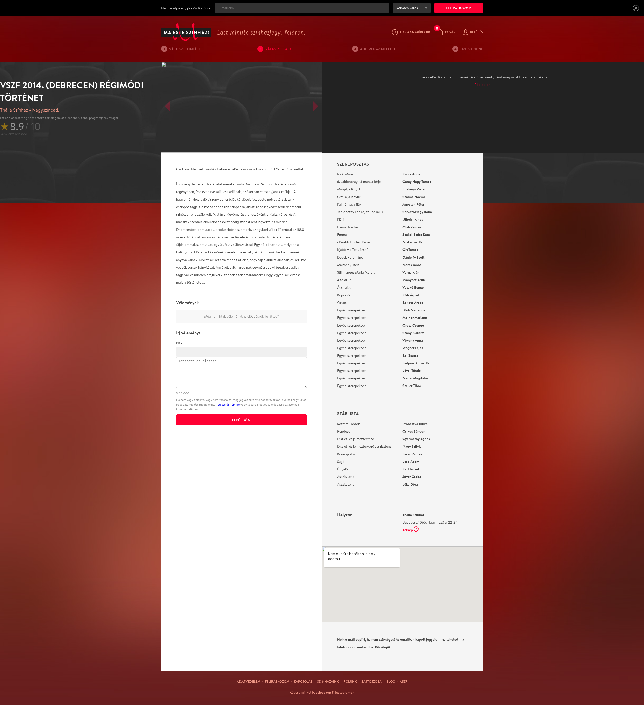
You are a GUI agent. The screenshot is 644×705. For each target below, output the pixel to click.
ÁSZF (403, 681)
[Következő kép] (315, 106)
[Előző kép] (167, 106)
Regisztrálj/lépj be (228, 404)
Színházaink (328, 681)
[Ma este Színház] (186, 32)
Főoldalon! (483, 84)
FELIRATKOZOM (459, 8)
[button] (636, 8)
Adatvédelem (248, 681)
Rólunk (350, 681)
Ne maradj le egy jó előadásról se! (186, 8)
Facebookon (321, 692)
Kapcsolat (303, 681)
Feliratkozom (277, 681)
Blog (390, 681)
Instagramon (344, 692)
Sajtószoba (371, 681)
